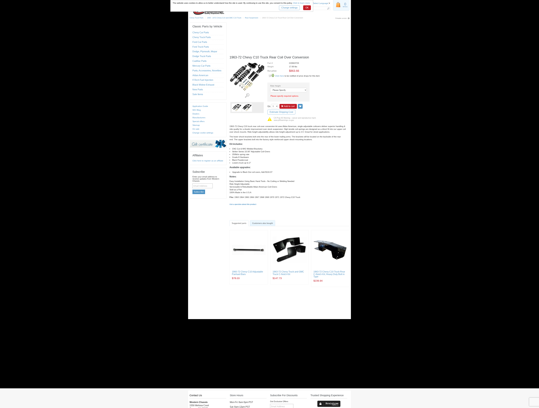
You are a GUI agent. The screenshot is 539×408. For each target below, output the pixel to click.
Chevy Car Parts (200, 32)
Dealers (195, 114)
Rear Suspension (251, 18)
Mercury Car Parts (201, 66)
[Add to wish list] (300, 106)
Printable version (341, 18)
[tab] (239, 223)
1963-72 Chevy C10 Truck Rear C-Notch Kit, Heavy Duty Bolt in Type (329, 274)
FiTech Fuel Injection (202, 80)
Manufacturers (198, 117)
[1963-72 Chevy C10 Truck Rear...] (237, 108)
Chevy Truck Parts (196, 18)
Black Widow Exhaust (203, 85)
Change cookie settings (202, 133)
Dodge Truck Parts (201, 56)
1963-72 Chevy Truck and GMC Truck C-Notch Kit (288, 273)
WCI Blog (196, 110)
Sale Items (197, 94)
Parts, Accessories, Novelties (206, 70)
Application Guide (200, 106)
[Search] (328, 8)
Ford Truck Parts (200, 47)
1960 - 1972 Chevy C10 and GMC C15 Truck (224, 18)
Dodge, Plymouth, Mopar (204, 51)
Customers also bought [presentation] (262, 223)
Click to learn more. (301, 3)
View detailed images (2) (247, 95)
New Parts (197, 89)
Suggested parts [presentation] (239, 223)
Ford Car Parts (199, 42)
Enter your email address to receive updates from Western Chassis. (205, 179)
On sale (195, 129)
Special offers (198, 121)
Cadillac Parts (199, 61)
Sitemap (196, 125)
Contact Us (195, 395)
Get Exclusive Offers (279, 401)
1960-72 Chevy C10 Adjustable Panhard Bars (247, 273)
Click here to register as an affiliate (207, 161)
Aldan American (200, 75)
